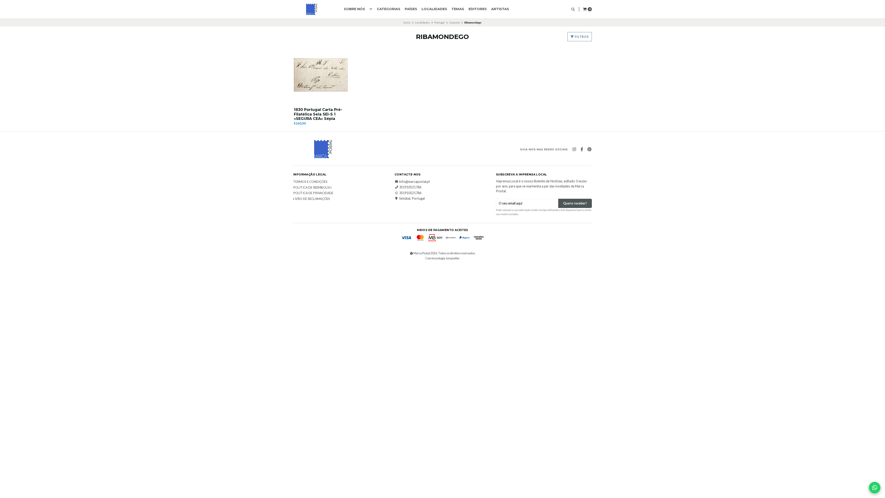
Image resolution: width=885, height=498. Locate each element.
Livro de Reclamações (311, 199)
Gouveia (454, 22)
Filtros (581, 37)
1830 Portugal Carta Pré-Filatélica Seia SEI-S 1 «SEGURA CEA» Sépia (318, 114)
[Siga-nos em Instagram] (574, 149)
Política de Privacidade (313, 193)
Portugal (439, 22)
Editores (478, 9)
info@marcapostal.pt (414, 181)
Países (411, 9)
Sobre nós (354, 9)
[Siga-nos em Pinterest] (589, 149)
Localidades (434, 9)
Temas (457, 9)
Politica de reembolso (312, 187)
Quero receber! (575, 203)
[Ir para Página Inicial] (311, 9)
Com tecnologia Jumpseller (442, 258)
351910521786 (410, 187)
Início (407, 22)
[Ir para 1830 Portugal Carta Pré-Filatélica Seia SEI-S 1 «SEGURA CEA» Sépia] (321, 75)
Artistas (500, 9)
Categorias (388, 9)
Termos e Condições (310, 182)
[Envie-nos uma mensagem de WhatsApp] (874, 487)
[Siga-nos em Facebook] (581, 149)
